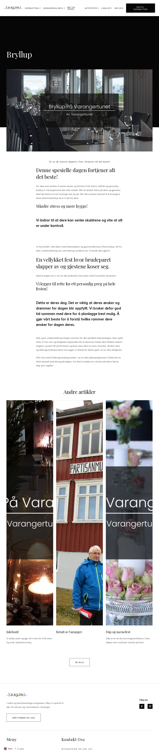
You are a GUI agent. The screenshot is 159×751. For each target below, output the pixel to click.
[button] (33, 8)
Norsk (10, 748)
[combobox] (9, 748)
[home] (13, 8)
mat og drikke (71, 8)
